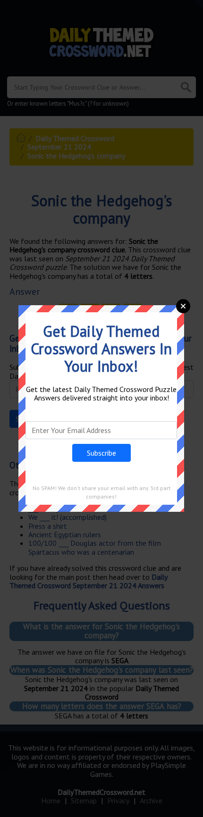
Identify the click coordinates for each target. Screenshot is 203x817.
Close (183, 306)
